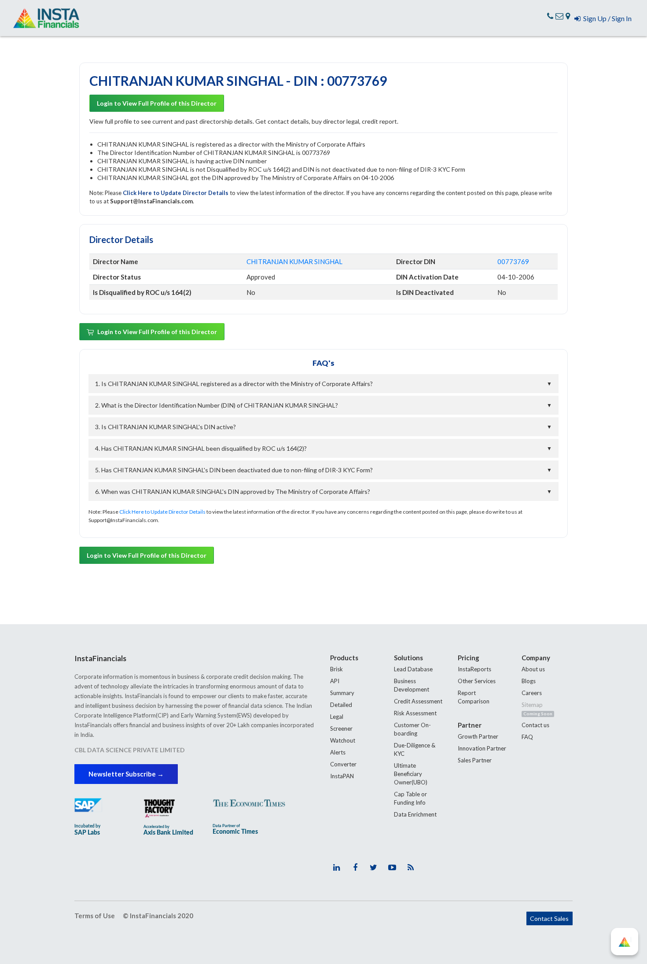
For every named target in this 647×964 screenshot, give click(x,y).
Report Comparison (473, 697)
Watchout (342, 740)
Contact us (535, 725)
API (334, 680)
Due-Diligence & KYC (414, 749)
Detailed (341, 704)
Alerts (338, 752)
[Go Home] (46, 18)
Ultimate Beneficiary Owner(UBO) (410, 774)
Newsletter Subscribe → (126, 774)
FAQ (527, 736)
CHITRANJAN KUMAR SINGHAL (294, 261)
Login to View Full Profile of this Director (157, 103)
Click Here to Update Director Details (176, 192)
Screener (341, 728)
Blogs (529, 680)
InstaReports (474, 669)
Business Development (411, 685)
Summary (342, 692)
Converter (343, 764)
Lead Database (413, 669)
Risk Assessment (415, 713)
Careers (532, 692)
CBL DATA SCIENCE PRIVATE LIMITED (129, 750)
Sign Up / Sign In (606, 18)
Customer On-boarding (412, 729)
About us (533, 669)
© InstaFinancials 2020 (158, 916)
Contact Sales (549, 918)
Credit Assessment (418, 701)
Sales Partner (475, 760)
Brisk (336, 669)
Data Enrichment (415, 814)
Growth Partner (478, 736)
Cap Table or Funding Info (410, 798)
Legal (336, 716)
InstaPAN (342, 776)
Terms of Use (94, 916)
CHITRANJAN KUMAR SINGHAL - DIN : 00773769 (238, 80)
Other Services (477, 680)
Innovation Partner (482, 748)
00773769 (513, 261)
